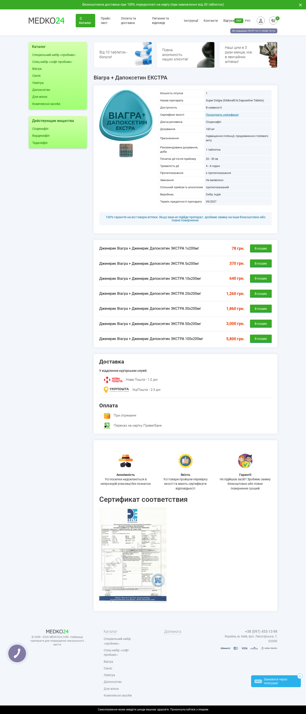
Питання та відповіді (160, 21)
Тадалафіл (39, 143)
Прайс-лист (106, 21)
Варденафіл (41, 135)
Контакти (211, 20)
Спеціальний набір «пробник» (54, 55)
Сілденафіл (40, 128)
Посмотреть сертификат (222, 114)
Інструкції (191, 20)
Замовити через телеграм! (271, 681)
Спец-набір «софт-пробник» (52, 62)
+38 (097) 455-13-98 (261, 631)
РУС (247, 20)
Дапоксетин (41, 90)
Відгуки (228, 20)
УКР (238, 20)
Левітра (38, 83)
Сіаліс (36, 75)
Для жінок (39, 96)
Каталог (85, 23)
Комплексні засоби (46, 104)
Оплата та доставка (128, 21)
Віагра (37, 69)
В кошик (261, 248)
